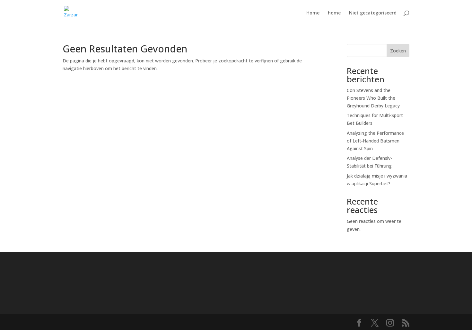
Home (312, 13)
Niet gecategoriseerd (373, 13)
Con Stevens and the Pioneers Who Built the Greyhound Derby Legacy (373, 98)
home (334, 13)
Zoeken (398, 51)
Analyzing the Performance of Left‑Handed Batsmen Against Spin (375, 140)
